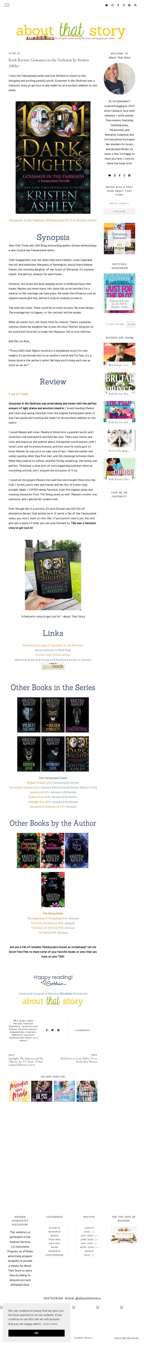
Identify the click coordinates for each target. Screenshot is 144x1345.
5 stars (21, 1020)
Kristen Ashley (27, 1029)
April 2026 (88, 1247)
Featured (55, 1239)
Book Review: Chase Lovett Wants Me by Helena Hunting (120, 479)
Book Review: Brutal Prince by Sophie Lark (120, 393)
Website (19, 659)
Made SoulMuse (127, 1338)
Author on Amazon (80, 659)
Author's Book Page (59, 650)
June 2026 (89, 1239)
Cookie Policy (83, 1337)
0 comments (82, 1030)
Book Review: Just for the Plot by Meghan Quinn (119, 303)
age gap (54, 1243)
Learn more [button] (50, 1323)
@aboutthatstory (87, 1298)
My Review (72, 782)
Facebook (32, 659)
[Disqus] (53, 1159)
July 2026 (89, 1235)
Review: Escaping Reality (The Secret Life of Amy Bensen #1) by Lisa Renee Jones (120, 450)
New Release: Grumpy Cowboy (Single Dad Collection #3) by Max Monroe (120, 365)
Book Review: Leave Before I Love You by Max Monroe (79, 1058)
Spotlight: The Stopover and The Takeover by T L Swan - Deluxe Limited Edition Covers (26, 1060)
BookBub (61, 659)
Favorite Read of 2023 (83, 787)
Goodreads (81, 993)
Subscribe (119, 211)
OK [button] (36, 1333)
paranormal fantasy (23, 1032)
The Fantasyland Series (53, 778)
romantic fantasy (23, 1034)
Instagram (47, 659)
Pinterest (53, 993)
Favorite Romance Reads (55, 1231)
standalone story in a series (23, 1039)
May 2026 (88, 1243)
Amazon (40, 650)
